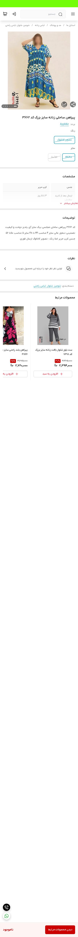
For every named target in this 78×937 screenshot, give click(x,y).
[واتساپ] (6, 916)
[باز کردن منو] (72, 14)
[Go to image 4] (7, 106)
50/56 (54, 157)
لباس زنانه (40, 25)
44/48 (68, 157)
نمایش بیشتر (71, 203)
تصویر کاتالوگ (64, 140)
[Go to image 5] (5, 106)
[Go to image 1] (15, 106)
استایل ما (70, 25)
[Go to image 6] (3, 106)
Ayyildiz (64, 124)
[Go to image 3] (9, 106)
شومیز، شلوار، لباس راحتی (17, 25)
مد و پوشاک (55, 25)
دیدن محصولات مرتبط (60, 929)
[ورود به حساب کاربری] (15, 14)
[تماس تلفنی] (6, 907)
